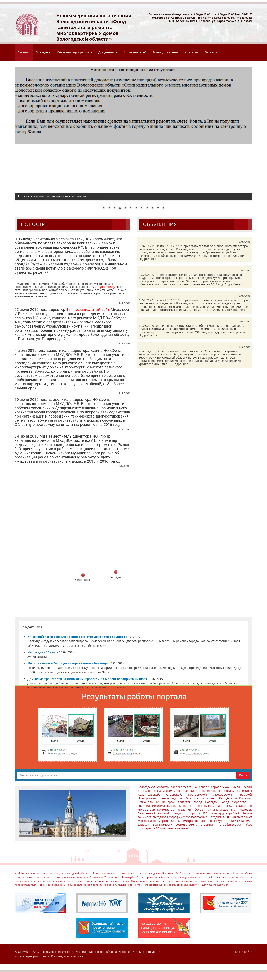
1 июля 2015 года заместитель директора (52, 350)
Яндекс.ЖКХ (32, 627)
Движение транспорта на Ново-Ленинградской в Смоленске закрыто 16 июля (87, 679)
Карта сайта (243, 952)
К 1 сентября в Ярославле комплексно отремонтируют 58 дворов (77, 637)
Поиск (243, 775)
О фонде (42, 52)
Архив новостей (135, 52)
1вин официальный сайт (88, 309)
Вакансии (212, 52)
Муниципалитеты (166, 52)
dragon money (105, 287)
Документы (106, 52)
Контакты (192, 52)
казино (96, 350)
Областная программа (73, 52)
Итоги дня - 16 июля (42, 652)
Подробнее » (148, 259)
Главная (23, 52)
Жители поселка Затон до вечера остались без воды (67, 663)
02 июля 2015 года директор (40, 309)
